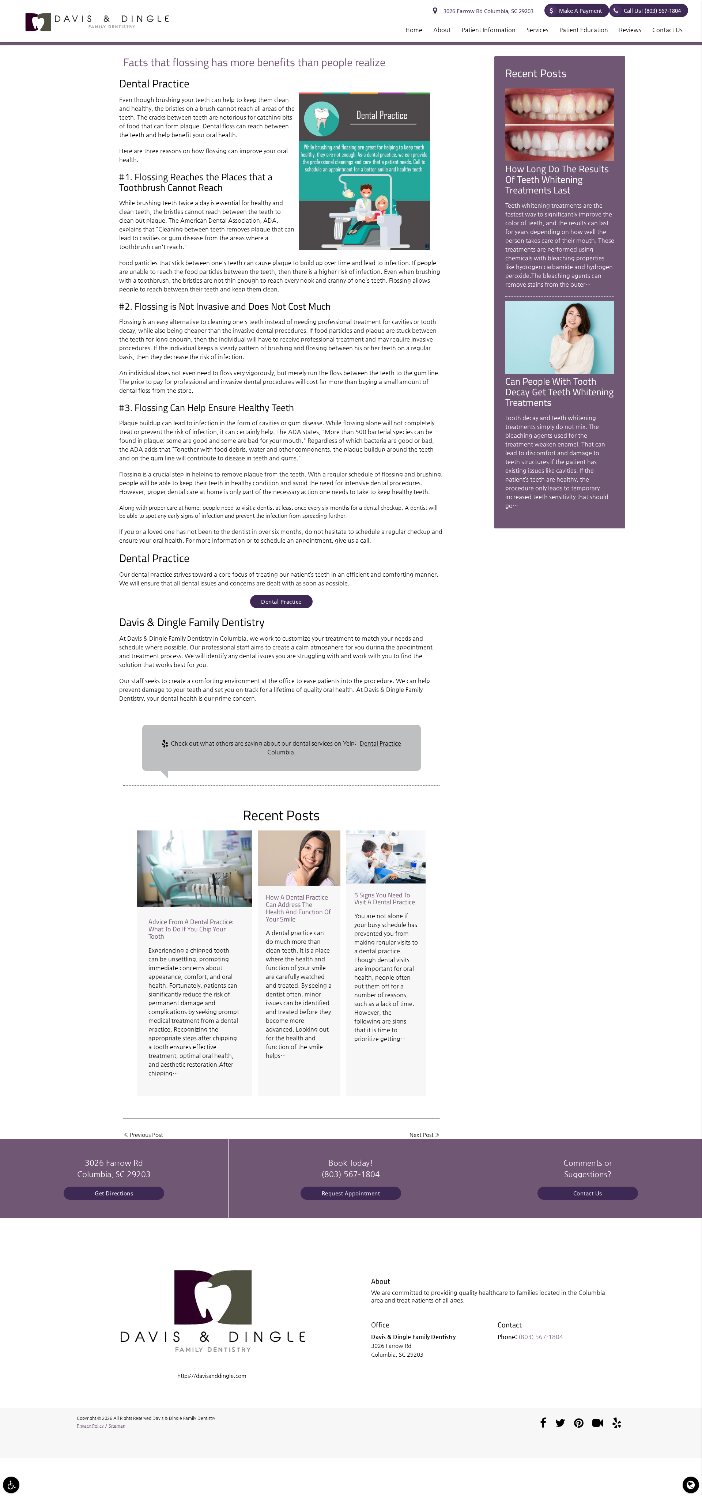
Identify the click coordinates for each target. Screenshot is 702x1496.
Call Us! (652, 10)
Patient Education (583, 29)
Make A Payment (580, 10)
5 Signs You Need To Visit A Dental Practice (384, 898)
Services (537, 29)
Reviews (630, 29)
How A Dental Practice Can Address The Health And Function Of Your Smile (298, 908)
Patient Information (489, 29)
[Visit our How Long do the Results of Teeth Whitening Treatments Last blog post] (559, 159)
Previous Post (146, 1134)
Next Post (421, 1134)
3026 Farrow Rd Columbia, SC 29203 (487, 11)
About (442, 29)
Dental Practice (281, 601)
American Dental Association (220, 220)
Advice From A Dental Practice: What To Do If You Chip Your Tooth (191, 929)
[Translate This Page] (691, 1485)
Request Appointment (351, 1193)
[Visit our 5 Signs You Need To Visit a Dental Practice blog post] (386, 856)
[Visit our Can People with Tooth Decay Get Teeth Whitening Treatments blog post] (559, 372)
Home (413, 29)
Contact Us (667, 29)
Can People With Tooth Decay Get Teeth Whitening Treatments (559, 392)
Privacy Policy (90, 1425)
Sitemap (117, 1425)
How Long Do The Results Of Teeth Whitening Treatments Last (557, 179)
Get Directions (114, 1193)
